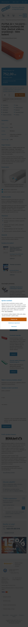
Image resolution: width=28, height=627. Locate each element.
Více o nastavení (9, 311)
